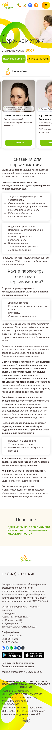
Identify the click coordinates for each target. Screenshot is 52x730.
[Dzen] (23, 648)
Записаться (18, 143)
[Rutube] (19, 648)
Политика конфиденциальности (18, 663)
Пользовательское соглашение (18, 666)
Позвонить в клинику (14, 59)
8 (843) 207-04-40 (10, 704)
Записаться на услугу (38, 59)
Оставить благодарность (14, 607)
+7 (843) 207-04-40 (18, 574)
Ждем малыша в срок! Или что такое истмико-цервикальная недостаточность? (28, 530)
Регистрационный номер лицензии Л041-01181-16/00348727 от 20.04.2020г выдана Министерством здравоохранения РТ (23, 711)
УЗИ (5, 35)
